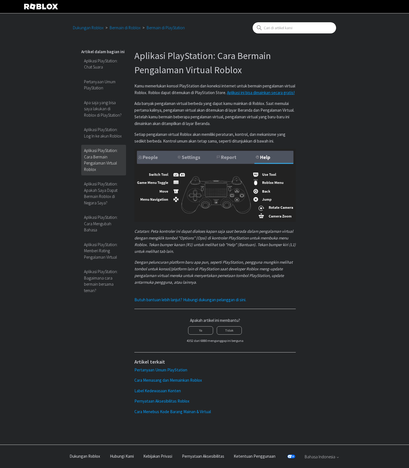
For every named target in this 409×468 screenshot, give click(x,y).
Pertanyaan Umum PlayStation (99, 85)
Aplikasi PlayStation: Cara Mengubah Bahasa (101, 223)
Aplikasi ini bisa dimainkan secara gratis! (261, 92)
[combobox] (294, 27)
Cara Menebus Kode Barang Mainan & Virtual (172, 411)
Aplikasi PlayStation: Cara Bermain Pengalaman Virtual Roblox (101, 160)
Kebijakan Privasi (157, 456)
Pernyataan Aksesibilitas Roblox (161, 401)
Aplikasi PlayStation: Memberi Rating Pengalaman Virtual (101, 251)
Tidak (229, 330)
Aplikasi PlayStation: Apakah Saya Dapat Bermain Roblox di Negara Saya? (101, 193)
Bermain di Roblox (125, 27)
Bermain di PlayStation (166, 27)
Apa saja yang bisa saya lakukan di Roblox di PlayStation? (103, 109)
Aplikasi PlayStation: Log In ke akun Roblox (103, 133)
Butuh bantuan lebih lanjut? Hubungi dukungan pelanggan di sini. (190, 299)
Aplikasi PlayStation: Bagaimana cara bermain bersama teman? (101, 281)
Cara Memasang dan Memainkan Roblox (168, 380)
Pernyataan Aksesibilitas (203, 456)
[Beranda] (41, 6)
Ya (200, 330)
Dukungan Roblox (88, 27)
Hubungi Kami (122, 456)
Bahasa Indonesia (320, 456)
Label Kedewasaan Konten (157, 390)
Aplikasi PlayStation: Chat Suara (101, 64)
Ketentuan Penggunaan (254, 456)
